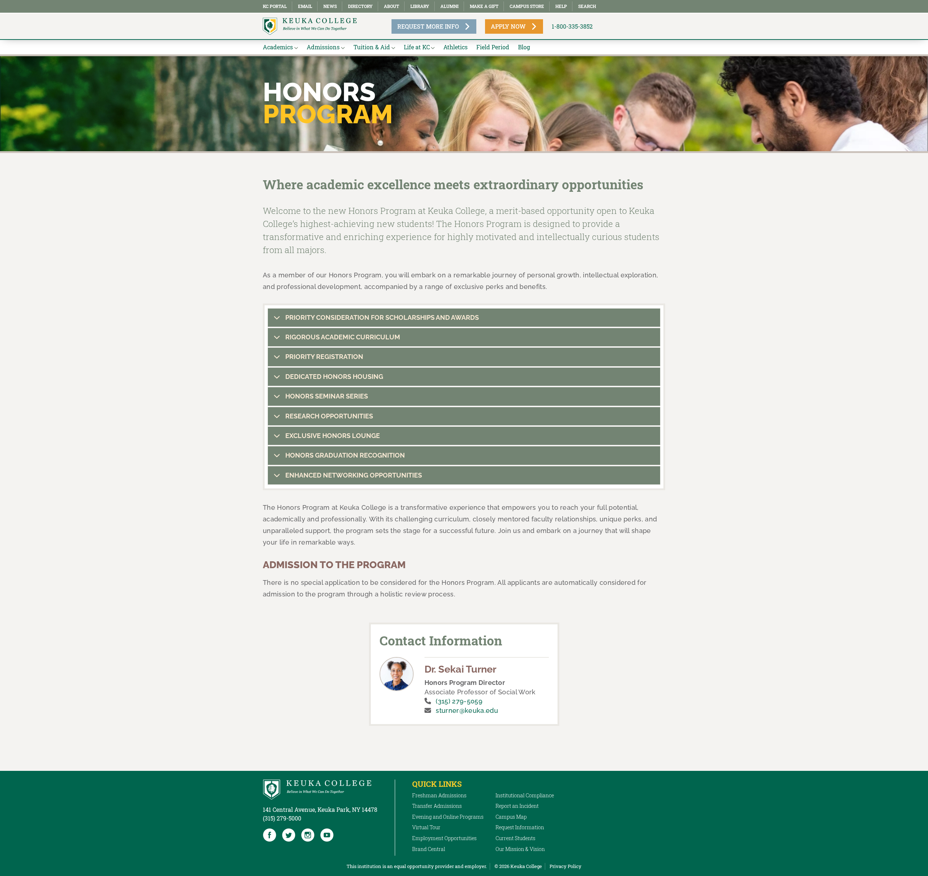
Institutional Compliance (525, 795)
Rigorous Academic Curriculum (342, 337)
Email (305, 6)
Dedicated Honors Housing (333, 376)
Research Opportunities (328, 416)
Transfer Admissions (437, 805)
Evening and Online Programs (448, 816)
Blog (524, 47)
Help (561, 6)
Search (587, 6)
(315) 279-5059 (459, 701)
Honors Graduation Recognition (344, 455)
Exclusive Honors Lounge (332, 435)
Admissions (323, 47)
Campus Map (511, 816)
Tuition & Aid (371, 47)
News (330, 6)
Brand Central (428, 849)
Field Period (492, 47)
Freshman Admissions (439, 795)
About (391, 6)
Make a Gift (484, 6)
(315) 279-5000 (282, 818)
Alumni (449, 6)
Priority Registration (323, 356)
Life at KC (417, 47)
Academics (278, 47)
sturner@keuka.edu (467, 710)
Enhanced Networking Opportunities (353, 475)
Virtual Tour (426, 827)
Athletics (455, 47)
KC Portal (275, 6)
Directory (360, 6)
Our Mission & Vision (520, 849)
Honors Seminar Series (326, 396)
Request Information (520, 827)
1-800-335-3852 (572, 26)
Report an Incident (517, 805)
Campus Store (527, 6)
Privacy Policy (565, 866)
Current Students (515, 838)
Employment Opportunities (444, 838)
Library (419, 6)
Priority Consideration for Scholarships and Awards (381, 317)
